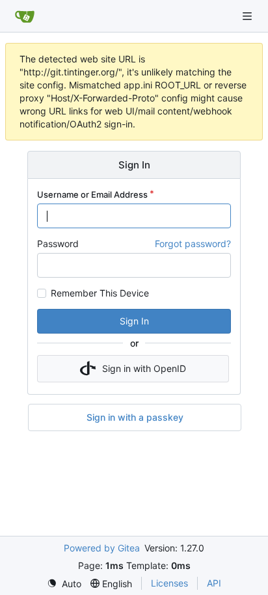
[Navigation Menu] (248, 16)
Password (58, 243)
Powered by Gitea (102, 547)
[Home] (25, 16)
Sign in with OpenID (144, 368)
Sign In (134, 320)
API (214, 582)
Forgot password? (193, 243)
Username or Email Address (92, 194)
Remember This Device (100, 293)
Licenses (169, 582)
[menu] (64, 583)
